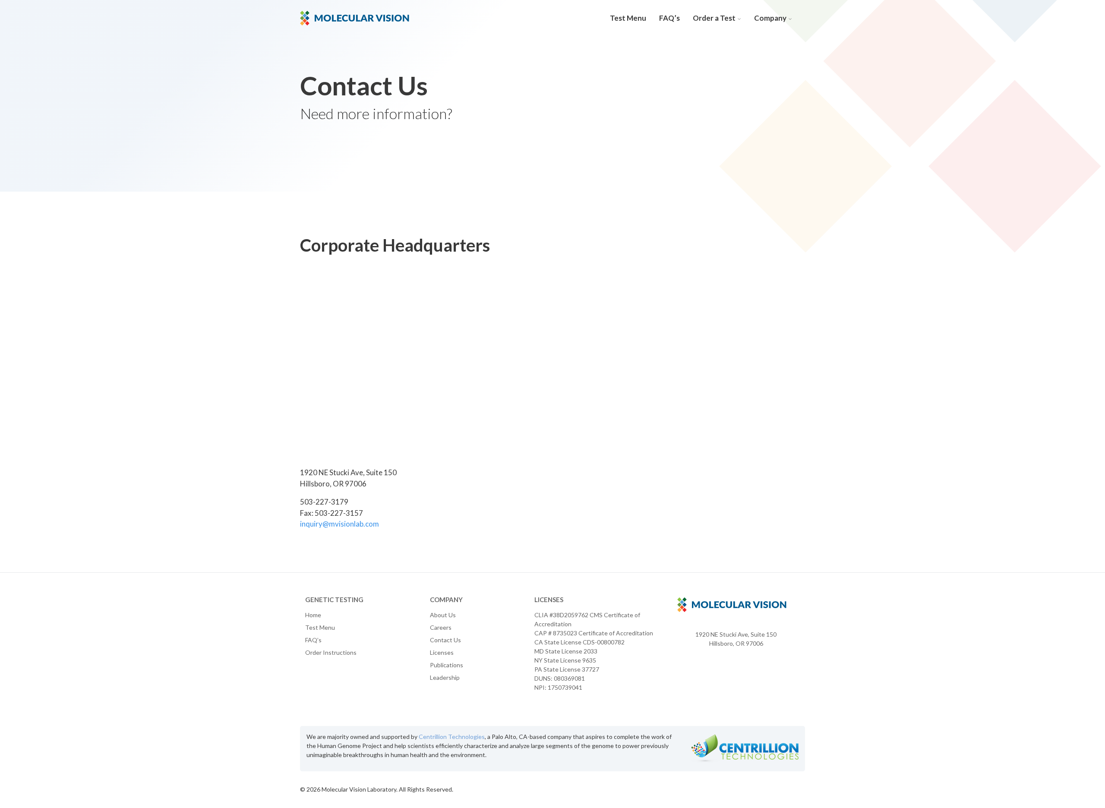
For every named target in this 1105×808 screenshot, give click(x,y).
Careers (440, 627)
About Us (443, 615)
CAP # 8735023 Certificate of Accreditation (593, 633)
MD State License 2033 (565, 651)
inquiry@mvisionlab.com (339, 523)
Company (770, 17)
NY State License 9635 (565, 660)
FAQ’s (669, 17)
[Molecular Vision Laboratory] (354, 17)
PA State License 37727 (566, 669)
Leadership (445, 677)
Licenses (442, 652)
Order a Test (714, 17)
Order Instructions (331, 652)
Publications (446, 665)
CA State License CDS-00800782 (579, 642)
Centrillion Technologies (452, 736)
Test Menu (628, 17)
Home (313, 615)
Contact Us (445, 640)
